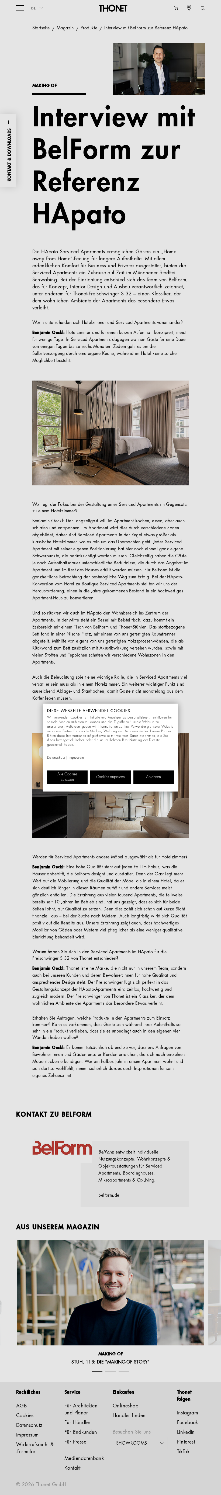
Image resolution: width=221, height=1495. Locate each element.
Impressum (76, 757)
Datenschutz (56, 757)
